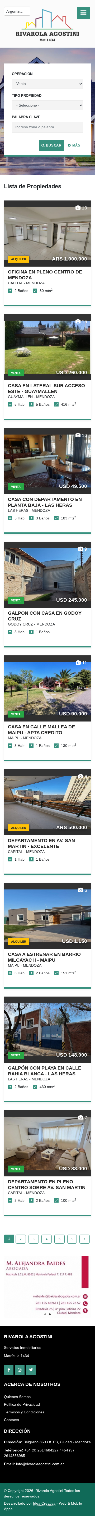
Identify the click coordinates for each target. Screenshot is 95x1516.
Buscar (53, 145)
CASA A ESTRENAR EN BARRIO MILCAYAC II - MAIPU (44, 957)
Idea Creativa (44, 1503)
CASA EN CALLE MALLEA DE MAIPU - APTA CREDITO (41, 729)
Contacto (11, 1420)
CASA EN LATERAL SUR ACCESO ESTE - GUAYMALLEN (46, 388)
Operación (22, 74)
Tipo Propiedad (26, 96)
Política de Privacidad (22, 1404)
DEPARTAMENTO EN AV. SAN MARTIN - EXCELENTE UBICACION (41, 846)
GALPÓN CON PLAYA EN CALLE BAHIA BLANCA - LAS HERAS (44, 1070)
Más (75, 145)
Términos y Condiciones (24, 1412)
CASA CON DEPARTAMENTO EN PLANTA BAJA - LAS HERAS (45, 502)
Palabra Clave (26, 117)
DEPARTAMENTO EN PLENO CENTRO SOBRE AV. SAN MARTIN (47, 1184)
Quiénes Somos (17, 1397)
